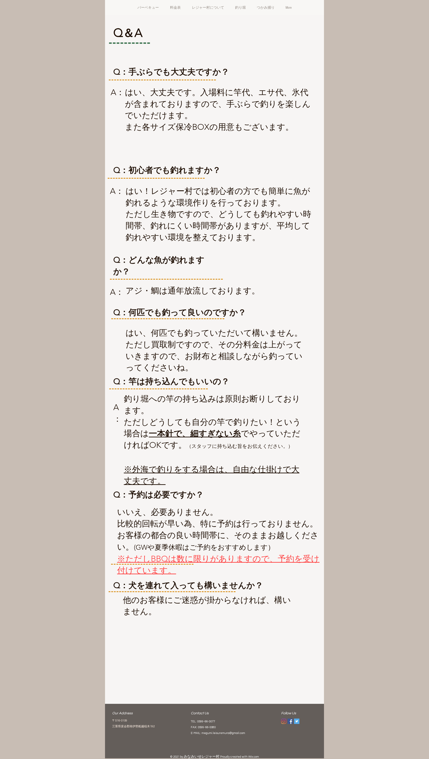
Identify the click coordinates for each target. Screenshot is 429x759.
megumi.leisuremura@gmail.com (223, 733)
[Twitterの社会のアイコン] (296, 721)
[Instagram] (283, 721)
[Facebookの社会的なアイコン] (290, 721)
